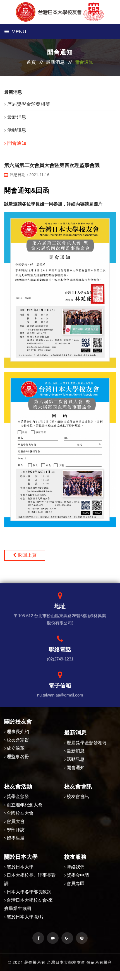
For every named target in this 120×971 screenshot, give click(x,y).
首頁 (31, 62)
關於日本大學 (20, 867)
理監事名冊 (18, 756)
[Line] (53, 938)
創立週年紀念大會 (24, 804)
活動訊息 (16, 130)
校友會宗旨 (18, 740)
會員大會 (16, 821)
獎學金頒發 (18, 796)
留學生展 (16, 838)
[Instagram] (82, 938)
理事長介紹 (18, 731)
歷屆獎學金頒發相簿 (28, 104)
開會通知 (16, 143)
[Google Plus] (67, 938)
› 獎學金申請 (76, 875)
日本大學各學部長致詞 (29, 891)
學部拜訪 (16, 829)
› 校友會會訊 (76, 796)
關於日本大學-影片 (25, 916)
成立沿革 (16, 748)
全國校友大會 (20, 813)
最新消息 (55, 62)
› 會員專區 (74, 883)
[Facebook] (38, 938)
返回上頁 (26, 555)
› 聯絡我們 (74, 867)
